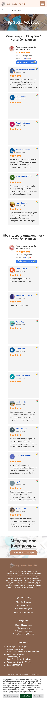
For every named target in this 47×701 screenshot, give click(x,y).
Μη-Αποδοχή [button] (38, 696)
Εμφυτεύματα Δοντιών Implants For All (26, 48)
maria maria (21, 402)
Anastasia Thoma (23, 375)
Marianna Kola (21, 509)
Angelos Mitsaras (23, 123)
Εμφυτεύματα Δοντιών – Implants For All (27, 247)
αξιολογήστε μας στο (25, 62)
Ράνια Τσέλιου (21, 203)
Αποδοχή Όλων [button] (26, 696)
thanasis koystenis (23, 455)
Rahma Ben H (21, 269)
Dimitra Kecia (21, 96)
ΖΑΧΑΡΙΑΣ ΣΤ (21, 429)
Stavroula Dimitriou (23, 150)
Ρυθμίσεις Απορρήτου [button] (11, 696)
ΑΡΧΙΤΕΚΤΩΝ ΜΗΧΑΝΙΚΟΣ (26, 70)
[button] (42, 3)
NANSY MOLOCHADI (24, 295)
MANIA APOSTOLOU (24, 176)
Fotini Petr (20, 322)
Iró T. (18, 482)
